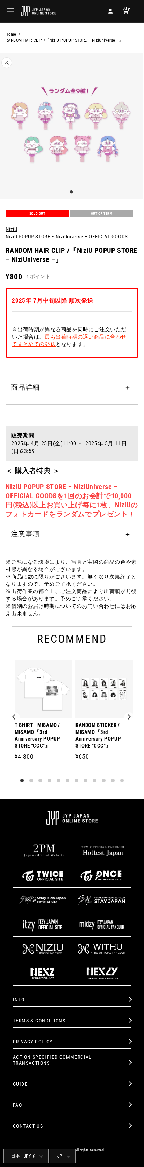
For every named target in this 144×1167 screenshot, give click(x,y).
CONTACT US (28, 1126)
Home (11, 34)
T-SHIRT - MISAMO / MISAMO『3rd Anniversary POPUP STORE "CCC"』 (37, 735)
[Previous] (14, 717)
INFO (19, 999)
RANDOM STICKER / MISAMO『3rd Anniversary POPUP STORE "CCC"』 (98, 735)
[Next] (129, 717)
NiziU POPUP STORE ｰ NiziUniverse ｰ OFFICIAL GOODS (67, 237)
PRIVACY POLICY (33, 1041)
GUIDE (20, 1084)
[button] (10, 11)
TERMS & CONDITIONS (39, 1020)
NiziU (11, 229)
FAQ (17, 1105)
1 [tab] (70, 192)
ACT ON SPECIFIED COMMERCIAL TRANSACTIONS (52, 1060)
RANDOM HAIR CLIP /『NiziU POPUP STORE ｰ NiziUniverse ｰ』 (64, 40)
